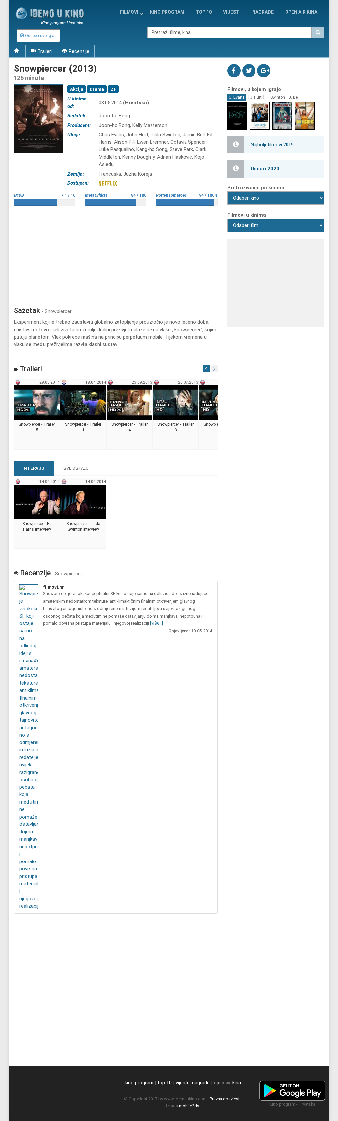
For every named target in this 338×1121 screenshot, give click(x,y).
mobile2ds (189, 1105)
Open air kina (301, 12)
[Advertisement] (116, 253)
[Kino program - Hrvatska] (292, 1090)
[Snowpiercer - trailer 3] (175, 414)
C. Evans (237, 97)
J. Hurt (256, 97)
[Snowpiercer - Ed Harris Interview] (37, 513)
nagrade (263, 12)
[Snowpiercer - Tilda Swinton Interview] (83, 513)
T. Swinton (275, 97)
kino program (167, 12)
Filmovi (129, 12)
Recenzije (79, 51)
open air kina (227, 1083)
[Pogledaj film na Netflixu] (108, 183)
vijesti (232, 12)
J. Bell (294, 97)
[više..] (156, 623)
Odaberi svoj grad (40, 35)
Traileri (44, 51)
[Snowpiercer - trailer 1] (83, 414)
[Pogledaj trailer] (38, 84)
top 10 (164, 1083)
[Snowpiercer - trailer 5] (37, 414)
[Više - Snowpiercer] (29, 747)
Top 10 (204, 12)
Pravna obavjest (225, 1098)
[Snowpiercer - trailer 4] (129, 414)
